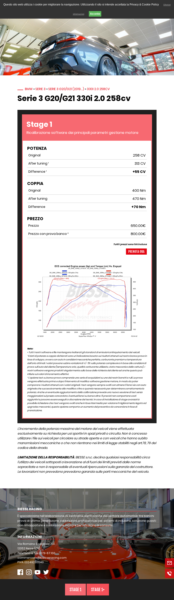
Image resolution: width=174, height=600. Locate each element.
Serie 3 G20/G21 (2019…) (66, 89)
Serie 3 (40, 89)
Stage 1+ (97, 589)
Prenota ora (136, 251)
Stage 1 (75, 589)
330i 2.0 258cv (98, 89)
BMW (29, 89)
